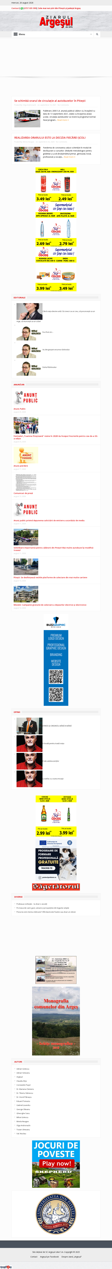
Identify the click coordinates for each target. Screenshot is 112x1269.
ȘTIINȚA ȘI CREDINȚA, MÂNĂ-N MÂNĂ (57, 726)
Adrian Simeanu (23, 1073)
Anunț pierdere (21, 465)
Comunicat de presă (23, 493)
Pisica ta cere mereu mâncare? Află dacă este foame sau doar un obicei (46, 912)
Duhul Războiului (49, 367)
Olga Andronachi (29, 105)
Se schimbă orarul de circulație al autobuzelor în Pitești (50, 101)
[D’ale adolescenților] (29, 761)
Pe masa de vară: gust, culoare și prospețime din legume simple (43, 908)
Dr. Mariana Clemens (25, 1089)
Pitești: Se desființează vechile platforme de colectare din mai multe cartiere (50, 577)
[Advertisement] (56, 57)
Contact (15, 8)
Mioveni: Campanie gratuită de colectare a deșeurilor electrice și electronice (50, 605)
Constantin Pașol (23, 1085)
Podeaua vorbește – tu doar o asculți (32, 904)
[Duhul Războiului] (29, 367)
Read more (62, 120)
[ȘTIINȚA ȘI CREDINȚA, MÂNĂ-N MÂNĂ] (29, 726)
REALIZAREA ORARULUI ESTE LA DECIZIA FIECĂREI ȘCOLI (50, 137)
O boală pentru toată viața (53, 743)
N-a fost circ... (47, 332)
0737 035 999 (30, 8)
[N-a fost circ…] (29, 332)
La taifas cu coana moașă (52, 778)
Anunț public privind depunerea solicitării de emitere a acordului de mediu (49, 520)
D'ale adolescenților (50, 761)
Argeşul (20, 1077)
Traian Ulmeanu (23, 1129)
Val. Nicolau (21, 1133)
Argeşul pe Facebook (49, 1256)
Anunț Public (20, 408)
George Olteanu (23, 1109)
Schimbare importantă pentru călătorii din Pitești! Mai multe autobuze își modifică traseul (53, 548)
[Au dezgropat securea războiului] (29, 349)
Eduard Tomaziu (23, 1101)
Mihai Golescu (22, 1117)
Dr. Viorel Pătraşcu (24, 1097)
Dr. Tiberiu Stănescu (25, 1093)
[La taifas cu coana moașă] (29, 778)
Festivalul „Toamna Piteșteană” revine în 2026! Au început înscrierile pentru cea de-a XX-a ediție (56, 437)
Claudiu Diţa (22, 1081)
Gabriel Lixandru (23, 1105)
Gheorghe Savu (23, 1113)
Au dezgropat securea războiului (56, 349)
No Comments (63, 105)
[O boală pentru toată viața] (29, 743)
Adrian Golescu (23, 1069)
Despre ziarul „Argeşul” (71, 1256)
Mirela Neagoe (28, 142)
